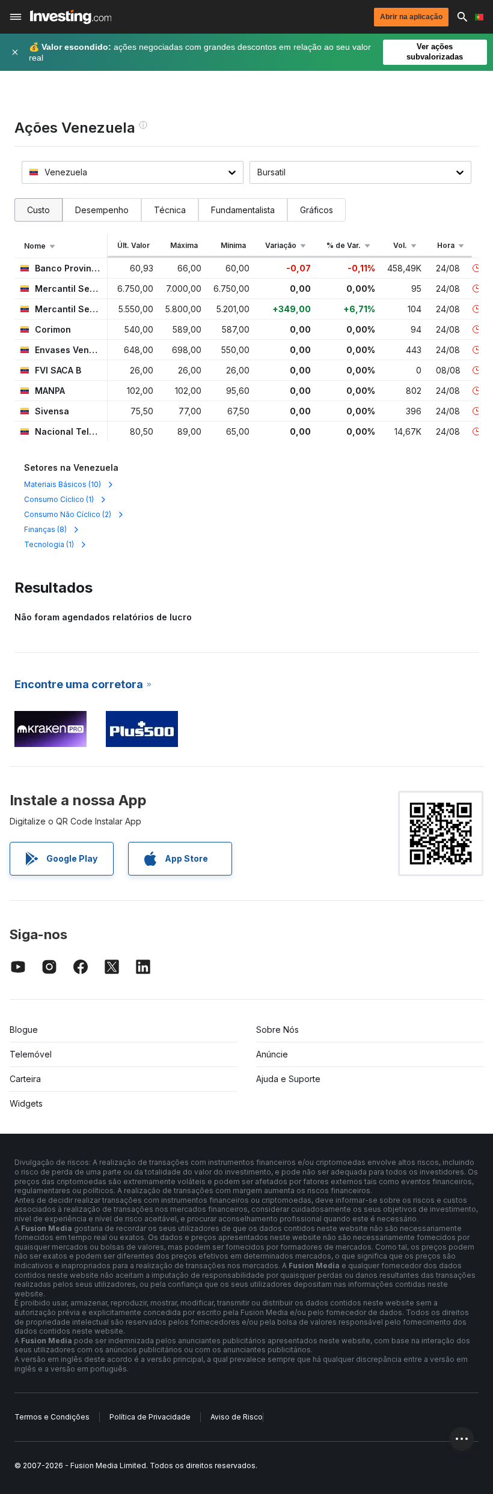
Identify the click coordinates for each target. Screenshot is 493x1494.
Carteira (25, 1079)
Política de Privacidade (150, 1416)
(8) (45, 529)
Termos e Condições (52, 1416)
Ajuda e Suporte (288, 1079)
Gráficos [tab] (316, 210)
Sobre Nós (277, 1029)
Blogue (24, 1029)
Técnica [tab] (170, 210)
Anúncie (272, 1054)
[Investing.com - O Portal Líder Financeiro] (70, 17)
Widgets (26, 1103)
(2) (67, 514)
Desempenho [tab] (102, 210)
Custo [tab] (38, 210)
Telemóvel (31, 1054)
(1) (59, 499)
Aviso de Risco (236, 1416)
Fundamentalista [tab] (243, 210)
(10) (62, 484)
